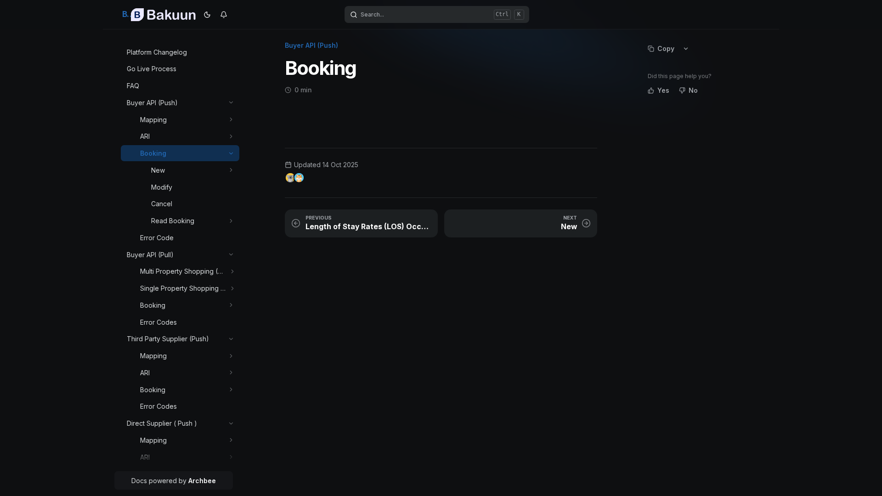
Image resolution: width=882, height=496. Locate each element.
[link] (180, 52)
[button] (231, 102)
